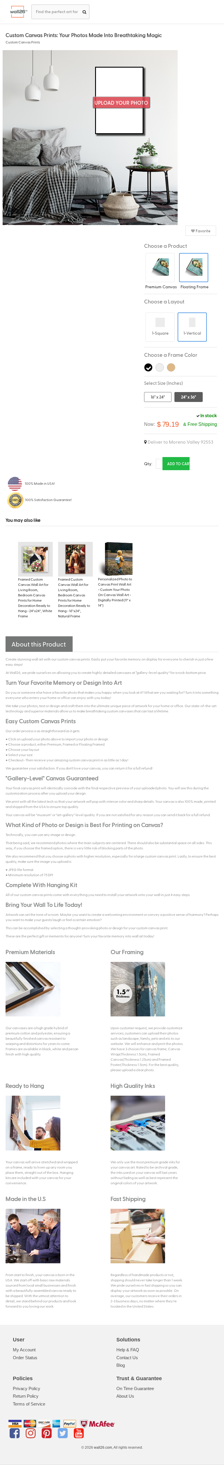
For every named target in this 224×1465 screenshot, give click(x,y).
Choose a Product (165, 246)
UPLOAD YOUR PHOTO (121, 102)
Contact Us (127, 1357)
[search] (84, 11)
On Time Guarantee (135, 1388)
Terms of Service (29, 1403)
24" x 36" (188, 396)
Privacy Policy (26, 1388)
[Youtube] (79, 1433)
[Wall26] (16, 12)
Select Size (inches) (163, 383)
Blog (120, 1365)
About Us (125, 1396)
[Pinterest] (48, 1433)
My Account (24, 1349)
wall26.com (103, 1447)
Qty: (148, 463)
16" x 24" (158, 396)
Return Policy (25, 1396)
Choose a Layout (164, 301)
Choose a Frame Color (170, 355)
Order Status (25, 1357)
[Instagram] (32, 1433)
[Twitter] (64, 1433)
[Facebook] (16, 1433)
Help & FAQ (127, 1349)
